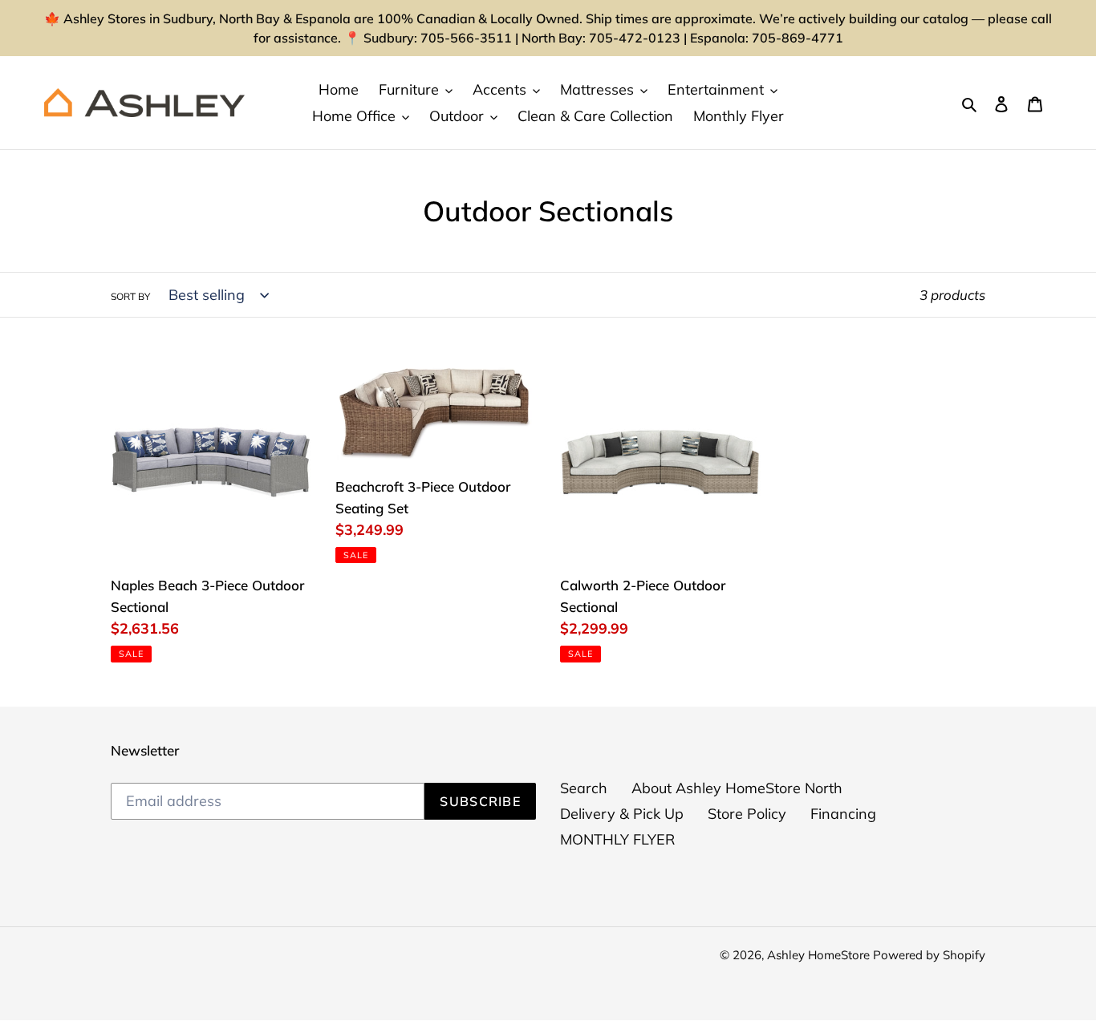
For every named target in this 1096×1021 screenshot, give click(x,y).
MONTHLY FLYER (617, 839)
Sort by (130, 296)
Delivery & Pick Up (622, 813)
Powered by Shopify (929, 954)
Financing (843, 813)
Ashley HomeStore (820, 954)
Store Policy (747, 813)
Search (583, 788)
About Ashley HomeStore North (736, 788)
